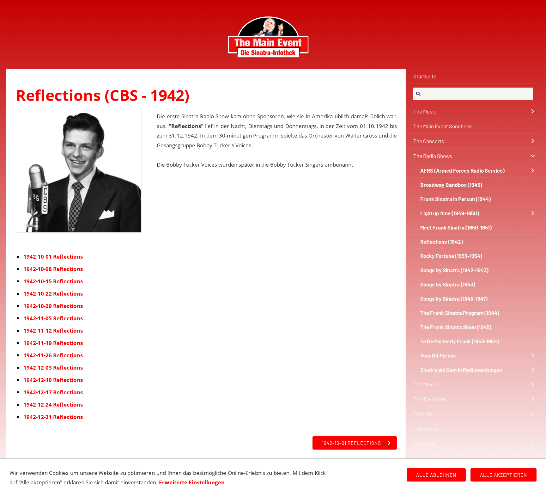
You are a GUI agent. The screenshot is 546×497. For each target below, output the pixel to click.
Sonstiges (424, 443)
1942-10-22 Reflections (53, 293)
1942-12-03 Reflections (53, 367)
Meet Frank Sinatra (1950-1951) (456, 227)
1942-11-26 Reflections (53, 355)
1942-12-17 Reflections (53, 392)
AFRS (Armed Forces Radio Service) (462, 170)
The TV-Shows (429, 399)
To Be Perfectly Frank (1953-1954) (459, 341)
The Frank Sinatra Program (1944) (459, 313)
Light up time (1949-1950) (449, 213)
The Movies (426, 384)
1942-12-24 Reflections (53, 404)
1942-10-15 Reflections (53, 281)
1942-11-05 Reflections (53, 318)
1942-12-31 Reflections (53, 416)
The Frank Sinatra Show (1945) (455, 327)
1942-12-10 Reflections (53, 379)
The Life (422, 414)
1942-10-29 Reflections (53, 306)
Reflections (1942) (441, 241)
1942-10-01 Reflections (53, 256)
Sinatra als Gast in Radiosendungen (461, 369)
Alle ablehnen (436, 475)
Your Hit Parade (438, 355)
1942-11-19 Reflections (53, 343)
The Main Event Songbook (442, 126)
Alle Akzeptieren (503, 475)
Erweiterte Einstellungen (192, 482)
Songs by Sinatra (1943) (447, 284)
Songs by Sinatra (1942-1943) (454, 270)
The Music (424, 111)
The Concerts (428, 141)
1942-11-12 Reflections (53, 330)
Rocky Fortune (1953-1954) (451, 256)
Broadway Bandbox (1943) (451, 184)
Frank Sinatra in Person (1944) (455, 199)
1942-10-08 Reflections (53, 269)
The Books (425, 429)
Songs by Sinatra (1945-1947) (454, 298)
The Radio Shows (432, 156)
